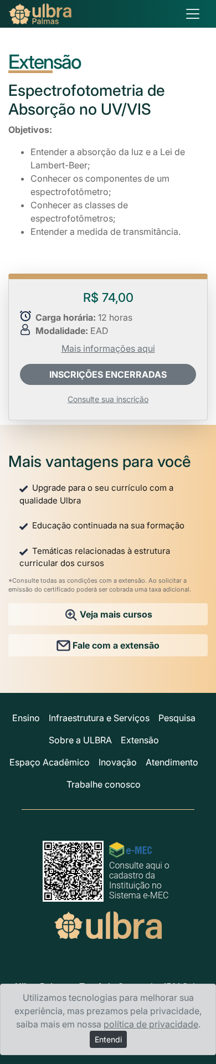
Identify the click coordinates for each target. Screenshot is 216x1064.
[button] (108, 374)
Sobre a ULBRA (80, 740)
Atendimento (172, 762)
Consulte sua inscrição (108, 399)
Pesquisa (177, 717)
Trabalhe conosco (103, 784)
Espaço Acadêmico (49, 762)
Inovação (118, 762)
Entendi (108, 1039)
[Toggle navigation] (193, 13)
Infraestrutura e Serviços (99, 717)
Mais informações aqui (108, 348)
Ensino (26, 717)
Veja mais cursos (115, 614)
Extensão (140, 740)
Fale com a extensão (115, 645)
